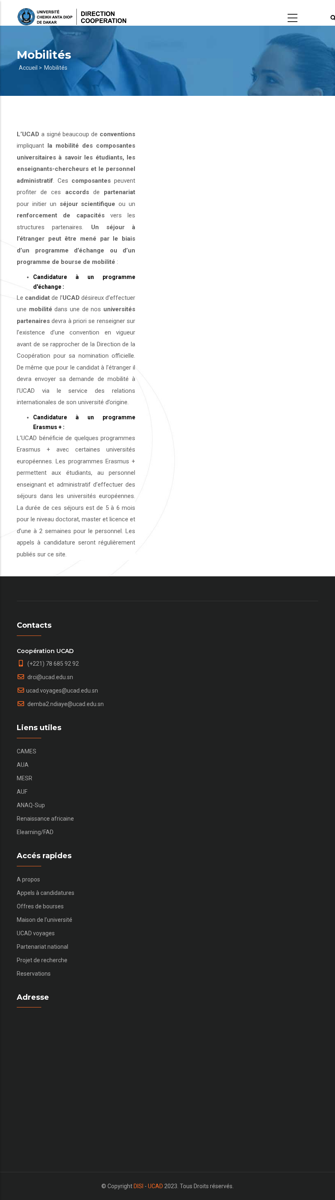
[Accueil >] (72, 13)
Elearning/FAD (35, 832)
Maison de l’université (44, 920)
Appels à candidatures (45, 893)
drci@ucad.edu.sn (49, 677)
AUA (23, 765)
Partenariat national (42, 946)
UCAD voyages (36, 933)
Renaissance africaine (45, 818)
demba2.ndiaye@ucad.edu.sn (65, 704)
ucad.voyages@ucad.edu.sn (62, 690)
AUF (22, 791)
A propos (28, 879)
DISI (138, 1186)
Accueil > (30, 67)
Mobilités (55, 67)
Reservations (34, 973)
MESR (24, 778)
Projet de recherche (42, 960)
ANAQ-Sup (31, 805)
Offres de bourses (40, 906)
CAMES (26, 751)
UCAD (155, 1186)
